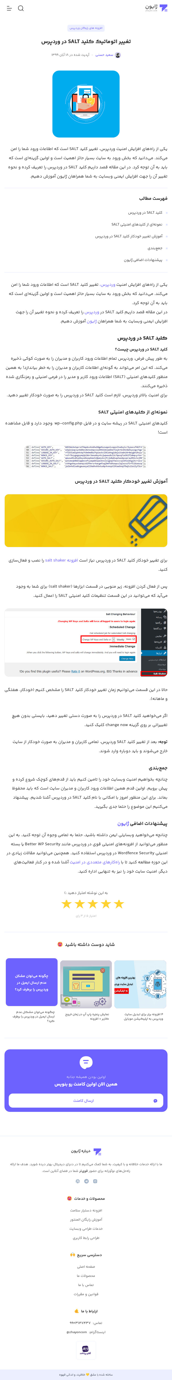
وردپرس (92, 312)
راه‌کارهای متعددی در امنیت (95, 862)
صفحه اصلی (86, 1267)
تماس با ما (86, 1285)
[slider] (86, 906)
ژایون (92, 321)
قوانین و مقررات (86, 1294)
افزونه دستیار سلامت (86, 1210)
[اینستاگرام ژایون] (95, 1181)
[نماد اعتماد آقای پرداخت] (85, 1350)
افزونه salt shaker (61, 560)
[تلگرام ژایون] (86, 1181)
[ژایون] (156, 8)
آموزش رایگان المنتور (86, 1220)
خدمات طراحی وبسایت (86, 1229)
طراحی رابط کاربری (86, 1238)
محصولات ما (86, 1276)
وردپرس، (107, 285)
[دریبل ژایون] (78, 1181)
